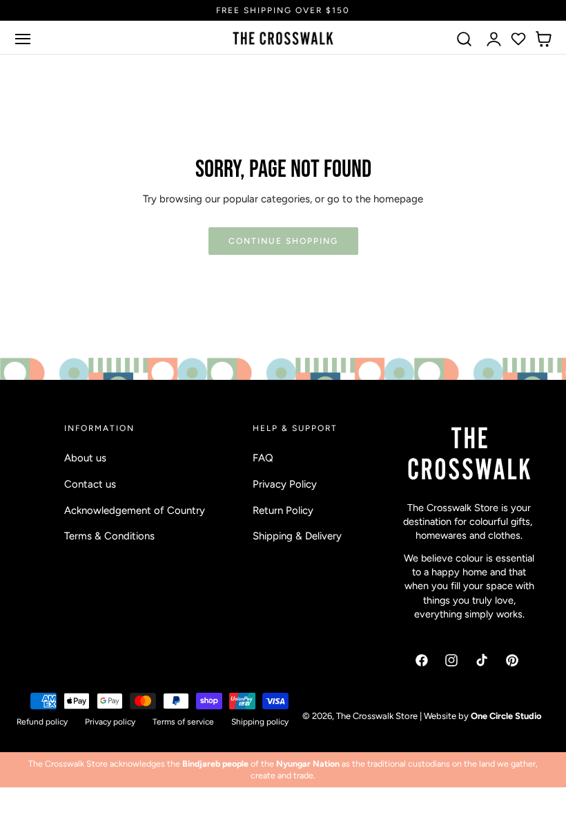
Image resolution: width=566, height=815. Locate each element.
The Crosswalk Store (377, 716)
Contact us (90, 484)
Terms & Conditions (109, 536)
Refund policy (42, 722)
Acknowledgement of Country (134, 510)
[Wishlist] (518, 39)
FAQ (263, 458)
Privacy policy (110, 722)
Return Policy (283, 510)
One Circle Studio (506, 716)
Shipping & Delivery (297, 536)
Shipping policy (260, 722)
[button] (23, 39)
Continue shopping (283, 241)
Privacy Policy (285, 484)
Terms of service (183, 722)
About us (85, 458)
